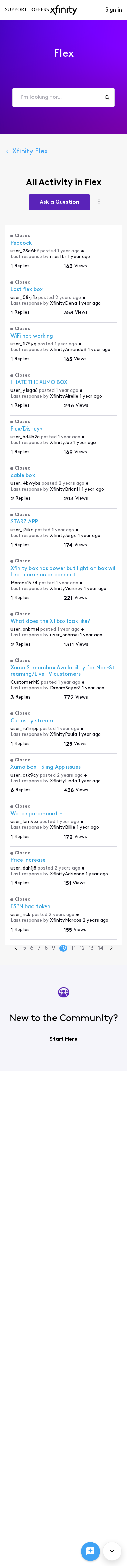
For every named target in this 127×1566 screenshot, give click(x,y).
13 (91, 948)
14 (101, 948)
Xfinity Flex (30, 151)
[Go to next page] (111, 948)
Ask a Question (59, 202)
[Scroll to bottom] (112, 1551)
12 (82, 948)
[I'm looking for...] (107, 97)
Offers (40, 10)
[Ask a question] (90, 1551)
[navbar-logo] (63, 10)
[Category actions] (99, 202)
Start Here (63, 1039)
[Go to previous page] (16, 948)
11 (73, 948)
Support (16, 10)
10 (63, 948)
